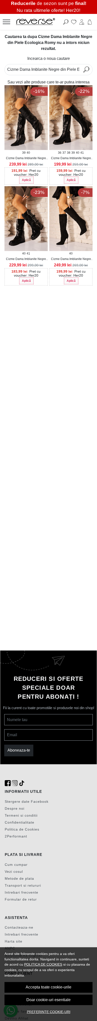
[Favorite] (73, 22)
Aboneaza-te (18, 750)
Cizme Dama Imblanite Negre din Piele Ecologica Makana (26, 158)
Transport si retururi (23, 885)
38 (68, 152)
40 (28, 152)
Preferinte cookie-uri (48, 1012)
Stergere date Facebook (26, 801)
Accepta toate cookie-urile (48, 987)
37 (64, 152)
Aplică (26, 180)
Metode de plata (19, 878)
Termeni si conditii (21, 815)
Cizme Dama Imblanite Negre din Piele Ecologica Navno (71, 158)
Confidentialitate (19, 822)
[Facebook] (8, 783)
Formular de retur (21, 899)
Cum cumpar (16, 865)
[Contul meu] (81, 22)
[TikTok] (22, 783)
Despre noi (14, 808)
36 (59, 152)
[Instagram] (15, 783)
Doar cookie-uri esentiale (48, 1000)
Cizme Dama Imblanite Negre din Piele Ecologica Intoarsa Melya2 (71, 259)
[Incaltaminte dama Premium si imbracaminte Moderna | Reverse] (40, 22)
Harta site (13, 941)
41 (82, 152)
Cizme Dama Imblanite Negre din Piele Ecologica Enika (26, 259)
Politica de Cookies (22, 829)
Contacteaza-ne (19, 927)
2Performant (16, 836)
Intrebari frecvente (21, 892)
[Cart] (89, 22)
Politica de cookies (43, 964)
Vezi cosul (14, 872)
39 (24, 152)
